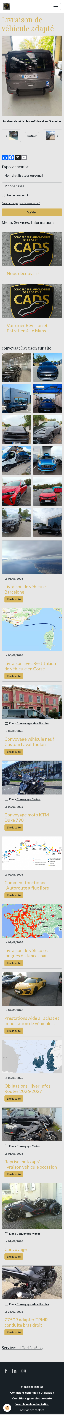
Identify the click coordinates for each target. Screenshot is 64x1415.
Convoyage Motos (29, 799)
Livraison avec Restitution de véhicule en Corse (30, 666)
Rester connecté (17, 195)
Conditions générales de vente (32, 1398)
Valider (32, 212)
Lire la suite (14, 599)
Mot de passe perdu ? (30, 203)
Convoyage (15, 1249)
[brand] (7, 6)
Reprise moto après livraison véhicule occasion (30, 1164)
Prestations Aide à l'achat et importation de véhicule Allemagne (31, 1020)
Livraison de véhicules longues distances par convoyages (26, 953)
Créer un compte (10, 203)
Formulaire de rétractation (32, 1404)
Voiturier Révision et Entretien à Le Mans (27, 328)
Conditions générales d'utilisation (32, 1392)
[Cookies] (7, 1408)
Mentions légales (32, 1386)
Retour (31, 135)
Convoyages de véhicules (33, 723)
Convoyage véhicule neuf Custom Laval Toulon (29, 741)
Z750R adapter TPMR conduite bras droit (26, 1322)
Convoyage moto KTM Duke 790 (26, 817)
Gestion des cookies (32, 1409)
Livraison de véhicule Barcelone (25, 589)
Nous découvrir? (23, 273)
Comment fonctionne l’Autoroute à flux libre (26, 885)
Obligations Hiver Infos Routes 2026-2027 (27, 1088)
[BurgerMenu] (56, 6)
